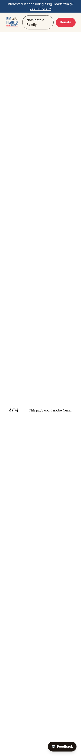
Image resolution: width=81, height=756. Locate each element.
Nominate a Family (35, 22)
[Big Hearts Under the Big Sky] (12, 22)
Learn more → (40, 8)
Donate (65, 22)
